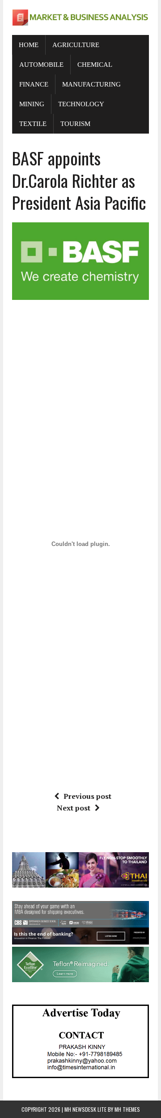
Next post (73, 808)
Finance (33, 84)
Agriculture (75, 44)
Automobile (41, 64)
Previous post (87, 796)
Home (28, 44)
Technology (81, 104)
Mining (31, 104)
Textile (33, 123)
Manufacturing (91, 84)
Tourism (75, 123)
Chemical (94, 64)
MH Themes (127, 1109)
